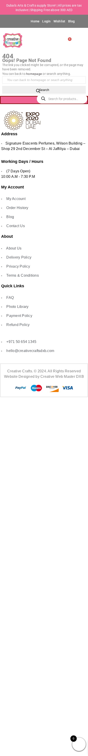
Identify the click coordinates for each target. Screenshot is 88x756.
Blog (71, 21)
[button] (9, 21)
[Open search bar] (38, 92)
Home (35, 21)
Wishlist (59, 21)
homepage (34, 74)
